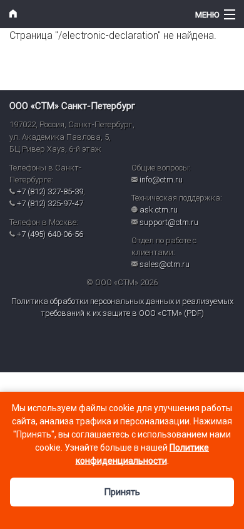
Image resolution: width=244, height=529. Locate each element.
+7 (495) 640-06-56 (50, 234)
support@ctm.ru (169, 222)
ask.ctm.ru (159, 209)
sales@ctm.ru (165, 264)
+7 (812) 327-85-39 (50, 191)
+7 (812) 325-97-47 (50, 203)
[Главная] (91, 14)
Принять (122, 492)
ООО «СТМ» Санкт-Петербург (72, 106)
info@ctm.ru (161, 179)
